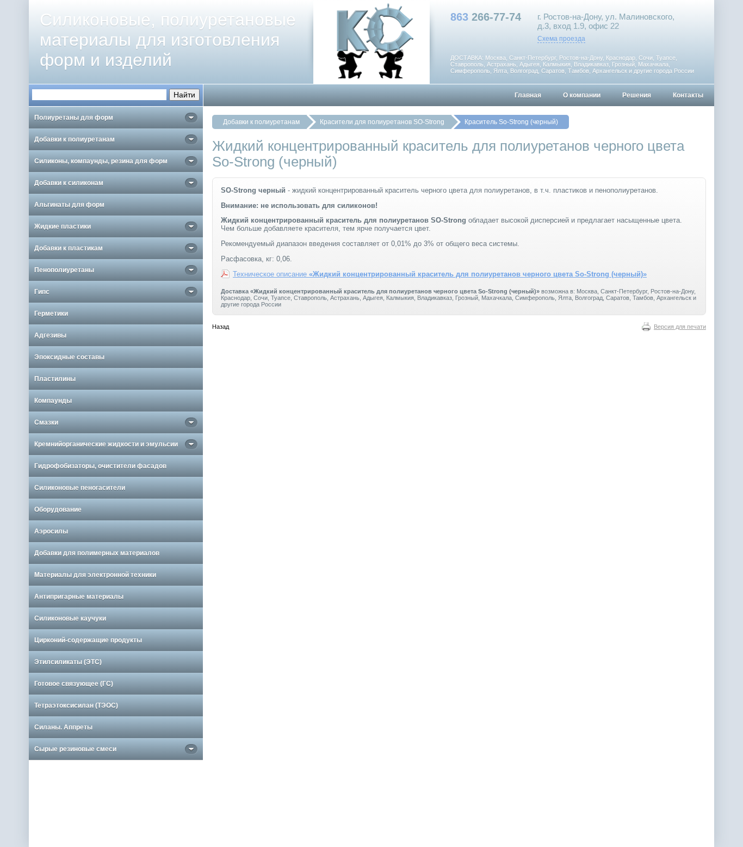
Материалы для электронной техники (95, 575)
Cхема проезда (561, 38)
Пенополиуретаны (64, 270)
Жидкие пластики (62, 226)
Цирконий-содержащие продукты (88, 640)
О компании (581, 95)
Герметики (51, 313)
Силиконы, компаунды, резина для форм (101, 161)
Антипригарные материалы (78, 596)
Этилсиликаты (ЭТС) (68, 662)
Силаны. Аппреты (63, 727)
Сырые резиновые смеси (75, 749)
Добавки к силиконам (68, 183)
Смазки (46, 422)
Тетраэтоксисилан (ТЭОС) (76, 705)
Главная (528, 95)
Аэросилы (51, 531)
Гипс (41, 292)
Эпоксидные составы (69, 357)
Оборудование (58, 509)
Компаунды (53, 400)
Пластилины (55, 379)
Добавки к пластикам (68, 248)
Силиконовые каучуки (70, 618)
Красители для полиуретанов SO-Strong (382, 122)
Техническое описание (440, 274)
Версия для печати (680, 326)
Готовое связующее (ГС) (73, 684)
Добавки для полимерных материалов (96, 553)
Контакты (688, 95)
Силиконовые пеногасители (79, 488)
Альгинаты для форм (69, 204)
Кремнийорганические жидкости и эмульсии (106, 444)
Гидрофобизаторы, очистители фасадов (100, 466)
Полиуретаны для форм (73, 117)
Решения (636, 95)
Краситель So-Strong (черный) (511, 122)
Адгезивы (50, 335)
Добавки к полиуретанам (261, 122)
